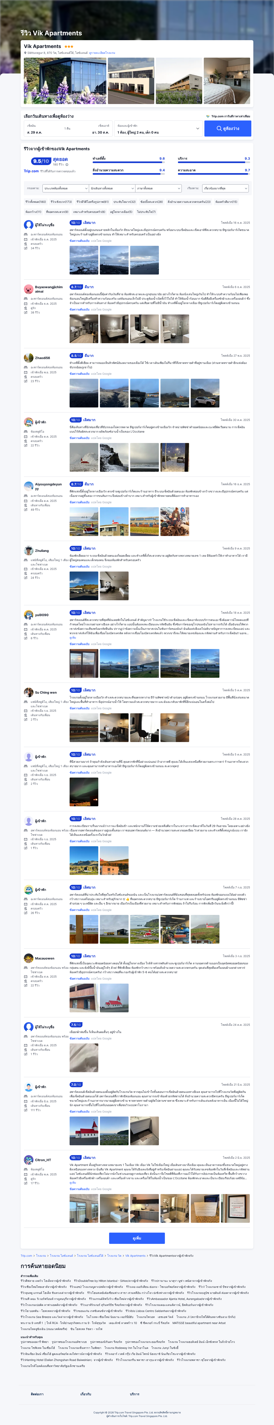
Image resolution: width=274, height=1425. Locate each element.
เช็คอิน (31, 125)
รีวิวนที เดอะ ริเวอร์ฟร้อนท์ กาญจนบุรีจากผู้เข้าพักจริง (53, 1298)
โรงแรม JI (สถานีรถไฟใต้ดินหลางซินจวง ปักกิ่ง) (206, 1317)
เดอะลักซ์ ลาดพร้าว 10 (123, 1323)
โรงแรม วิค (114, 1255)
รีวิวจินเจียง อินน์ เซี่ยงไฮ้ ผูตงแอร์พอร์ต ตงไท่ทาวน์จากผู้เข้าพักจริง (61, 1354)
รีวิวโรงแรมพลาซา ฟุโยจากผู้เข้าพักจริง (201, 1360)
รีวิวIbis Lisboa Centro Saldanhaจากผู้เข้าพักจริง (156, 1311)
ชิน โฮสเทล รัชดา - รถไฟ (86, 1329)
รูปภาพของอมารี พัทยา (35, 1341)
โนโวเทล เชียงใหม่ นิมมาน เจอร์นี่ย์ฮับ (109, 1317)
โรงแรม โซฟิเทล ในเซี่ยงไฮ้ (38, 1347)
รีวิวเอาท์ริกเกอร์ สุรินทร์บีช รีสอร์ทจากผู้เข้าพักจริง (111, 1305)
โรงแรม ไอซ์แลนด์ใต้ (90, 1255)
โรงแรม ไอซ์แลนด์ (61, 1255)
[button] (241, 6)
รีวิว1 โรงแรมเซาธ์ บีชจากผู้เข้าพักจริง (222, 1286)
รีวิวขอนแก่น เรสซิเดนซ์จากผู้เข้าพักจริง (97, 1311)
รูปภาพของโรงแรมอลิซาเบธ (69, 1341)
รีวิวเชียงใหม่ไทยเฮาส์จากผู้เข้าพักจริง (44, 1286)
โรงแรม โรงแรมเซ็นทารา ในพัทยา (79, 1347)
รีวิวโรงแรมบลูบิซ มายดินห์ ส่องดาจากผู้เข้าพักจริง (218, 1292)
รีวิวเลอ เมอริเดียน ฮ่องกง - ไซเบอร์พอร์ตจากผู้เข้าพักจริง (160, 1286)
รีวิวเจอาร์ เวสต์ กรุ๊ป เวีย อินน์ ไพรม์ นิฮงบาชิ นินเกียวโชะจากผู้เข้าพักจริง (150, 1354)
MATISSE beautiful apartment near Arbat (199, 1323)
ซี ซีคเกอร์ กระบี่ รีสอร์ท (154, 1323)
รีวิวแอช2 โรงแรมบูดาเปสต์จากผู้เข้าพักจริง (96, 1286)
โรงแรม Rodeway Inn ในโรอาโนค (126, 1347)
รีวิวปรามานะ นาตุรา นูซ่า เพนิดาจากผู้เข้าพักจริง (181, 1280)
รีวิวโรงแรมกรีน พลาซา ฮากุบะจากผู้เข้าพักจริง (145, 1360)
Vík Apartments (135, 1255)
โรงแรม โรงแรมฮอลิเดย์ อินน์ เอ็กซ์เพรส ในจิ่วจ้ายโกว (201, 1341)
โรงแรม (41, 1255)
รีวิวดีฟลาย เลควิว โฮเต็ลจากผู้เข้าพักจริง (46, 1280)
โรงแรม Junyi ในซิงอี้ (164, 1347)
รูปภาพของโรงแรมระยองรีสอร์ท (145, 1341)
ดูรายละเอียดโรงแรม (102, 52)
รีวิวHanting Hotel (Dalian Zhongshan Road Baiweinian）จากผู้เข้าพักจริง (67, 1360)
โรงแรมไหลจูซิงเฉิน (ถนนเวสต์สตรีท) (44, 1329)
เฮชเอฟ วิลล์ (165, 1317)
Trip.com (26, 1255)
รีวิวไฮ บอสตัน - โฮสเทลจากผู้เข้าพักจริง (45, 1311)
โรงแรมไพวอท (146, 1317)
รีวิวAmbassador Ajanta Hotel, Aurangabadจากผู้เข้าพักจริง (184, 1298)
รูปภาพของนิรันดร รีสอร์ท (106, 1341)
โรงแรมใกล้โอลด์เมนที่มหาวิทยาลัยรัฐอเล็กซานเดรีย (53, 1366)
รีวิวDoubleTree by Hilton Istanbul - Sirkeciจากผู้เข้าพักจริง (111, 1280)
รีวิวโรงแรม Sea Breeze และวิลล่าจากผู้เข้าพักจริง (52, 1317)
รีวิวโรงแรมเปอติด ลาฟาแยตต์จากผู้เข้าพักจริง (49, 1305)
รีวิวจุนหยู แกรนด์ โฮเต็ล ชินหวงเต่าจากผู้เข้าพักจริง (52, 1292)
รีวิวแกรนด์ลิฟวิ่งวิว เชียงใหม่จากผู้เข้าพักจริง (116, 1298)
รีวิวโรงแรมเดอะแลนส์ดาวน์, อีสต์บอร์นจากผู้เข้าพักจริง (179, 1305)
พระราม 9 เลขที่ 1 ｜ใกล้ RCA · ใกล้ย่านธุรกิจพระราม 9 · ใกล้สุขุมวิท (63, 1323)
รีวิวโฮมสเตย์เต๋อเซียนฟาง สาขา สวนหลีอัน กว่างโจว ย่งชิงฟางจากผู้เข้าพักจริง (135, 1292)
